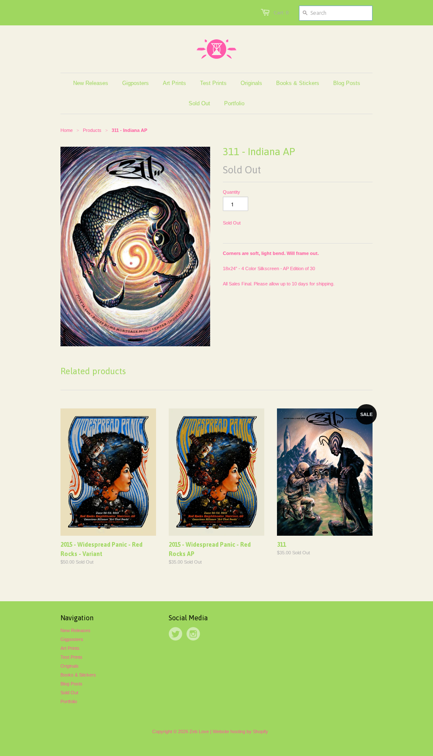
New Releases (75, 630)
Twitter (175, 634)
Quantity (231, 191)
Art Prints (69, 648)
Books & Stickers (78, 674)
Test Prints (71, 657)
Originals (69, 665)
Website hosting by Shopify (240, 731)
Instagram (193, 634)
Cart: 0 (281, 13)
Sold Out (69, 692)
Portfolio (68, 701)
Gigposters (71, 639)
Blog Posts (71, 683)
